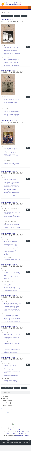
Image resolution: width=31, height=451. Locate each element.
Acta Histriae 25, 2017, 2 (9, 295)
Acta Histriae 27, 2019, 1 (9, 19)
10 (22, 16)
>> (25, 16)
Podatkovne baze (7, 400)
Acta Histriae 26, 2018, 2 (9, 171)
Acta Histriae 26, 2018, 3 (9, 120)
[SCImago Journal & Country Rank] (15, 409)
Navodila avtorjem (7, 403)
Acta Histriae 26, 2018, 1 (9, 202)
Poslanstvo (5, 396)
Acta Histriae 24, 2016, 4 (9, 357)
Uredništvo (5, 398)
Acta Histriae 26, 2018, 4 (9, 70)
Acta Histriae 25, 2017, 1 (9, 326)
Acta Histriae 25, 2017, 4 (9, 233)
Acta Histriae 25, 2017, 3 (9, 264)
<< (2, 16)
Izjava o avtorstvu (7, 405)
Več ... (28, 46)
